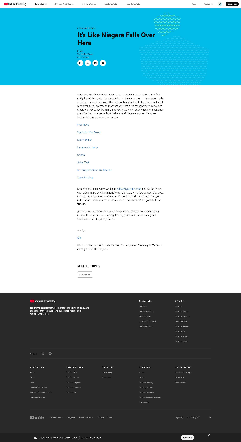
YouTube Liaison (145, 326)
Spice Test (83, 162)
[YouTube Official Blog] (15, 4)
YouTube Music (181, 336)
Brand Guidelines (86, 418)
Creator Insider (145, 316)
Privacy (101, 418)
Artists (141, 373)
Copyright (71, 418)
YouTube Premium (74, 388)
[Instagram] (42, 353)
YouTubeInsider (181, 342)
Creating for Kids (145, 388)
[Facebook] (50, 353)
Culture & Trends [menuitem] (89, 4)
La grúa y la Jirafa (87, 147)
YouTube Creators (146, 311)
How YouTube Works (38, 388)
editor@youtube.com (129, 188)
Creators (85, 274)
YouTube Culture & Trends (40, 393)
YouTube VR (144, 403)
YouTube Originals (73, 383)
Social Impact (180, 383)
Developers (107, 378)
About (32, 373)
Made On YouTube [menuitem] (133, 4)
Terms (110, 418)
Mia (79, 237)
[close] (209, 435)
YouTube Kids (71, 373)
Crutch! (81, 154)
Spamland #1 (85, 139)
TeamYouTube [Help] (147, 321)
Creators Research (146, 393)
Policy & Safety (56, 418)
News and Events (86, 28)
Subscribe (232, 4)
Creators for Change (183, 373)
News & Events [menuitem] (41, 4)
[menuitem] (194, 4)
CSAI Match (179, 378)
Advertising (107, 373)
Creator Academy (146, 383)
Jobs (32, 383)
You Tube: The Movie (89, 132)
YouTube (142, 306)
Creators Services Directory (150, 398)
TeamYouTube (181, 321)
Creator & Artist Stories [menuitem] (64, 4)
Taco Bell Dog (85, 177)
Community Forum (37, 398)
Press (32, 378)
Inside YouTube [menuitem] (111, 4)
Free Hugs (83, 124)
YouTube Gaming (182, 326)
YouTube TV (180, 331)
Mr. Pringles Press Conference (94, 170)
